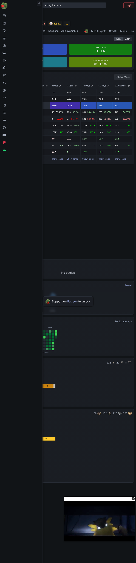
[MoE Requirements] (21, 68)
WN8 (127, 39)
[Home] (21, 5)
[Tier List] (21, 120)
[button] (133, 498)
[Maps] (21, 105)
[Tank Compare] (21, 60)
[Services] (21, 15)
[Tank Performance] (21, 45)
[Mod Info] (21, 150)
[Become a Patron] (21, 142)
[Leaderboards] (21, 112)
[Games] (21, 127)
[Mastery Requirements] (21, 75)
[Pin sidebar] (39, 3)
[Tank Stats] (21, 38)
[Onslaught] (21, 30)
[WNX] (21, 23)
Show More (123, 76)
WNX (118, 39)
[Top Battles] (21, 82)
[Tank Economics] (21, 53)
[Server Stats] (21, 90)
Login (129, 5)
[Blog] (21, 135)
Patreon (72, 301)
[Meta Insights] (21, 97)
